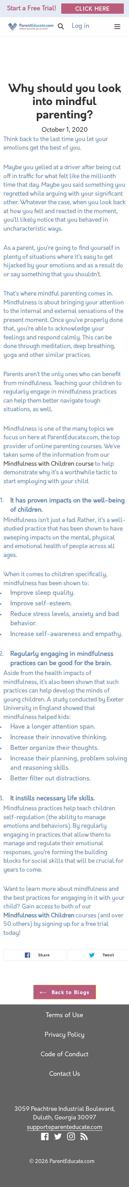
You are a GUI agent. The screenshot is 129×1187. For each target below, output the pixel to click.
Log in (89, 26)
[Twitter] (58, 1136)
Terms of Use (64, 1016)
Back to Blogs (70, 992)
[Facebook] (45, 1136)
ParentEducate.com (72, 1161)
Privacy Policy (65, 1035)
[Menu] (117, 27)
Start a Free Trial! (31, 9)
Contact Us (64, 1074)
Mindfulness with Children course (48, 464)
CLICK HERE (92, 9)
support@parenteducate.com (64, 1127)
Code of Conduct (64, 1055)
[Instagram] (71, 1136)
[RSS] (84, 1136)
